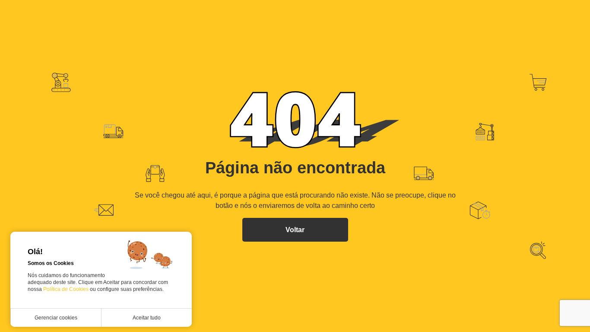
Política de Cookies (66, 289)
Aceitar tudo (147, 318)
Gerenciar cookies (56, 318)
